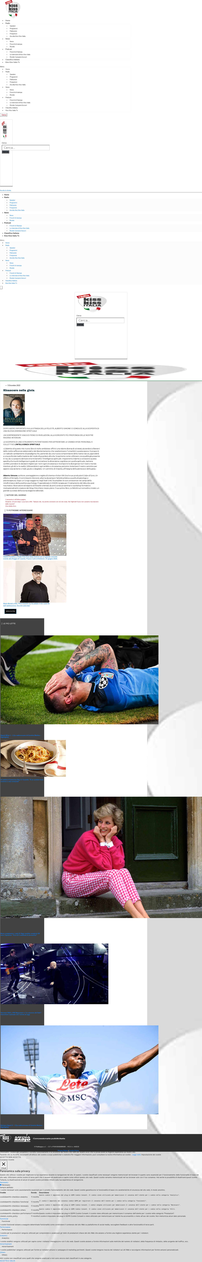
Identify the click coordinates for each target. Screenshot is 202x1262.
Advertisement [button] (6, 1244)
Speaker (13, 26)
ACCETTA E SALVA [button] (7, 1261)
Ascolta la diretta (5, 190)
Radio (7, 23)
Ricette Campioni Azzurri (18, 57)
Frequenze (13, 34)
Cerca (4, 143)
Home (7, 21)
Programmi (13, 28)
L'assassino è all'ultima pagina (15, 499)
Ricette (12, 46)
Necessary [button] (4, 1182)
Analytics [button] (3, 1235)
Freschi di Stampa (16, 52)
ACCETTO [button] (4, 1157)
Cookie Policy (74, 1150)
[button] (65, 66)
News (7, 39)
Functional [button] (4, 1219)
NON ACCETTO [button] (15, 1157)
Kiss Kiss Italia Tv (12, 62)
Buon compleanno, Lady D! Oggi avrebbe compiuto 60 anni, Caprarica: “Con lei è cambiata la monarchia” (20, 934)
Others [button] (2, 1252)
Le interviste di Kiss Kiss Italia (20, 54)
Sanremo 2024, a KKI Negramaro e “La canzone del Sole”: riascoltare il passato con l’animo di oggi (21, 1013)
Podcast (8, 49)
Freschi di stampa (16, 44)
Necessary (6, 1185)
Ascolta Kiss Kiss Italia (17, 36)
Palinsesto (13, 31)
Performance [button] (5, 1227)
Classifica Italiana (12, 60)
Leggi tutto (136, 1155)
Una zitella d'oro (10, 506)
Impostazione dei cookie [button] (151, 1155)
